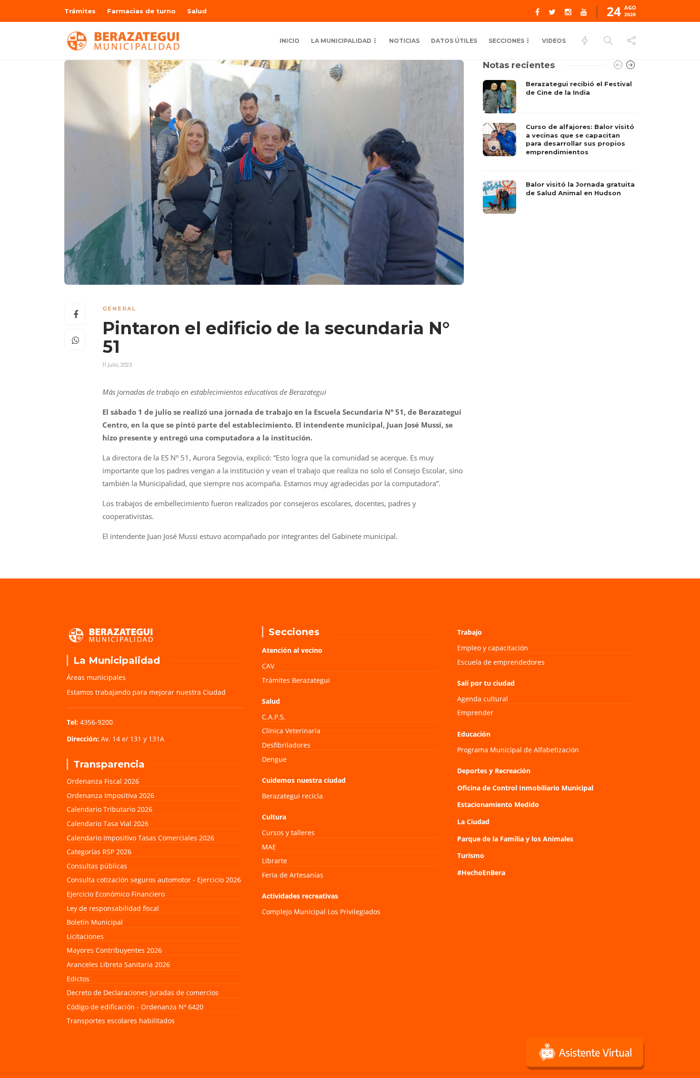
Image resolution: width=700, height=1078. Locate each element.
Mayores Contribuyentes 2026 (114, 950)
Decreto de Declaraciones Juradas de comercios (143, 992)
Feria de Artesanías (292, 874)
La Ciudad (473, 821)
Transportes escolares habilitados (121, 1020)
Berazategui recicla (292, 795)
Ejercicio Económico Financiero (116, 893)
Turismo (470, 855)
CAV (268, 665)
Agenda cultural (482, 698)
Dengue (274, 759)
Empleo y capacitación (492, 647)
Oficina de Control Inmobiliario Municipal (525, 787)
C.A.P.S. (274, 716)
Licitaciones (85, 936)
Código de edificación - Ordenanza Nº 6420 (135, 1006)
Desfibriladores (286, 744)
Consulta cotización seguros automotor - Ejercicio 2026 (154, 879)
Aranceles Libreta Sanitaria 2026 (118, 964)
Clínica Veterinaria (291, 730)
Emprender (475, 712)
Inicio (290, 40)
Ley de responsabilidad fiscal (113, 908)
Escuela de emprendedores (501, 662)
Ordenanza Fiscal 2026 (103, 781)
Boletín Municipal (95, 922)
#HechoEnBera (481, 872)
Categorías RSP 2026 (99, 851)
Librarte (274, 860)
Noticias (404, 40)
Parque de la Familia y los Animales (515, 838)
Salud (197, 11)
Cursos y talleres (288, 832)
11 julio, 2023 (117, 364)
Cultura (274, 816)
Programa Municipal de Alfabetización (518, 749)
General (119, 308)
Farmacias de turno (141, 11)
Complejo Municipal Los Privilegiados (321, 911)
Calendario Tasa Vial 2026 (108, 823)
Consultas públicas (97, 865)
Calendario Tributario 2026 (109, 809)
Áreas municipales (96, 677)
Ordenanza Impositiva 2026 (110, 795)
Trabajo (469, 632)
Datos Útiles (454, 40)
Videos (554, 40)
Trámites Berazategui (296, 680)
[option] (559, 147)
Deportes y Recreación (493, 770)
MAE (269, 846)
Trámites (80, 11)
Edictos (78, 978)
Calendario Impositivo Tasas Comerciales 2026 (140, 837)
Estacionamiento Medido (498, 804)
